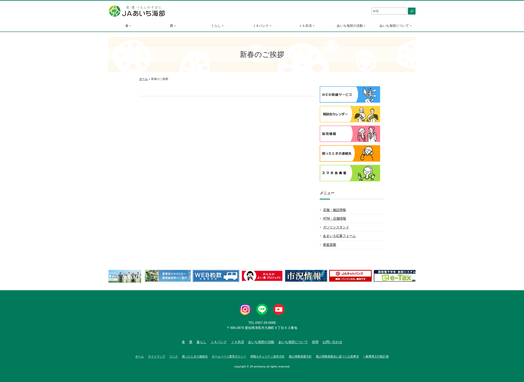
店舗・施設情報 (334, 210)
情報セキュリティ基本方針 (267, 356)
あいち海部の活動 (350, 25)
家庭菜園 (329, 244)
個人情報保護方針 (300, 356)
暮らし (201, 342)
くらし (216, 25)
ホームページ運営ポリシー (229, 356)
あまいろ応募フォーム (339, 236)
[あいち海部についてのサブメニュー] (411, 26)
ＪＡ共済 (305, 25)
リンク (173, 356)
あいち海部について (394, 25)
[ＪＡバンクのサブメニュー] (271, 26)
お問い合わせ (332, 342)
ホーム (143, 78)
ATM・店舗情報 (334, 218)
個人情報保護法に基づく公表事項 (337, 356)
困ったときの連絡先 (195, 356)
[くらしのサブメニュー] (223, 26)
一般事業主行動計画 (376, 356)
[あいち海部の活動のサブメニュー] (365, 26)
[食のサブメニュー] (130, 26)
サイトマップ (156, 356)
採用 (315, 342)
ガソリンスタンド (336, 227)
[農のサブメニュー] (175, 26)
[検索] (412, 11)
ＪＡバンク (260, 25)
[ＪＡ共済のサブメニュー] (314, 26)
